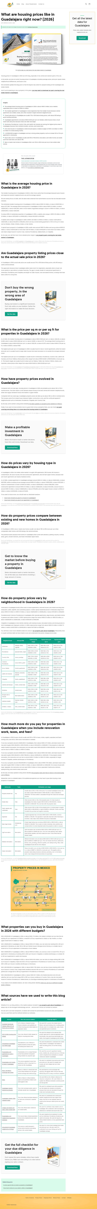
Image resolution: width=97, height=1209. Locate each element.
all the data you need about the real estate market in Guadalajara (34, 70)
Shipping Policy (48, 1197)
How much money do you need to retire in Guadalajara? (18, 1188)
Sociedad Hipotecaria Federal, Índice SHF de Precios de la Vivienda (8, 1026)
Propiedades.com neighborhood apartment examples (8, 1118)
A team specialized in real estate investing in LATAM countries (34, 160)
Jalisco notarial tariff (43, 858)
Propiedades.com (29, 241)
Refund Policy (56, 1197)
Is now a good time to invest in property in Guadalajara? (18, 1185)
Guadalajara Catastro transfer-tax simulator (27, 858)
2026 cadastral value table (59, 858)
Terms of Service (30, 1197)
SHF (17, 241)
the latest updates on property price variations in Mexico (45, 404)
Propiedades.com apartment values (31, 366)
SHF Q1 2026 (19, 413)
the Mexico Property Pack (33, 27)
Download (82, 38)
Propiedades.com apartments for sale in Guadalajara (7, 1053)
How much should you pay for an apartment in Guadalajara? (21, 500)
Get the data (11, 314)
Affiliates (69, 1197)
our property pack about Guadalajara (44, 631)
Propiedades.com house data (38, 503)
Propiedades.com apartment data (23, 503)
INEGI (37, 413)
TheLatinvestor (13, 1204)
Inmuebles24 (21, 241)
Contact (64, 1197)
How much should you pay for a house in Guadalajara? (20, 498)
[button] (86, 4)
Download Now (12, 448)
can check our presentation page (36, 167)
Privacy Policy (38, 1197)
